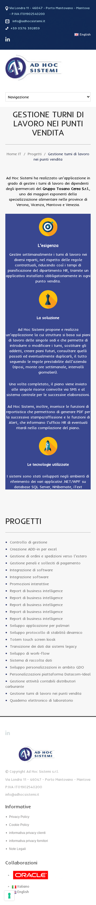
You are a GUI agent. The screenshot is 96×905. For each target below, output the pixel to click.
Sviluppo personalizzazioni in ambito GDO (47, 667)
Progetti (35, 154)
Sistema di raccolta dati (31, 660)
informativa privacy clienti (27, 833)
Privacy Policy (19, 817)
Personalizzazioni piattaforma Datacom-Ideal (50, 674)
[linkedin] (8, 39)
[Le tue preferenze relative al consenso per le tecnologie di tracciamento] (9, 896)
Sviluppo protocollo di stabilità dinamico (46, 632)
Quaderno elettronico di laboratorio (41, 700)
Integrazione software (29, 576)
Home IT (14, 154)
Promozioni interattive (29, 583)
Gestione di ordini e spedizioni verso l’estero (48, 556)
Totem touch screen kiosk (32, 639)
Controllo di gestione (28, 542)
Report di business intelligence (36, 590)
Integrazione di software (31, 570)
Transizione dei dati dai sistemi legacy (43, 646)
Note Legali (17, 849)
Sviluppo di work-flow (30, 653)
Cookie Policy (19, 825)
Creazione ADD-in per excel (33, 549)
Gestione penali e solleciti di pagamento (45, 563)
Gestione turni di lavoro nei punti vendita (45, 693)
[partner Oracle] (41, 875)
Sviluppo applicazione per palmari (39, 625)
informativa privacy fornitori (28, 841)
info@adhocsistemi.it (29, 21)
